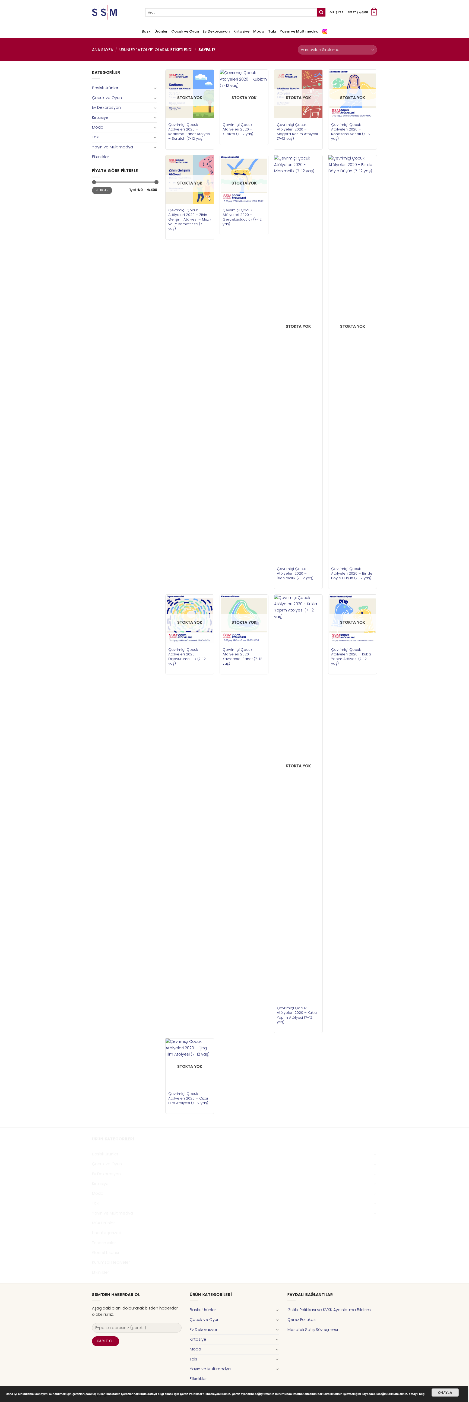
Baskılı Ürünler (154, 31)
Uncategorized (106, 1232)
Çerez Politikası (301, 1319)
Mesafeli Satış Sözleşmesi (312, 1329)
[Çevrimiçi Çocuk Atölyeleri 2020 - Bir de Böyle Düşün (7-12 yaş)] (352, 358)
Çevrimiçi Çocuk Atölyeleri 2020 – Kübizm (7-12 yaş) (238, 129)
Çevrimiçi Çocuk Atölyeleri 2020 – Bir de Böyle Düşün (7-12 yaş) (351, 573)
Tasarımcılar (104, 1242)
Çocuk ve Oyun (185, 31)
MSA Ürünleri (104, 1223)
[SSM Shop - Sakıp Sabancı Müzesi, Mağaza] (114, 12)
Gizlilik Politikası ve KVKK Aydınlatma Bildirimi (329, 1309)
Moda (258, 31)
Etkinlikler (100, 157)
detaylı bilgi (417, 1394)
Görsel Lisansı (105, 1252)
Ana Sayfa (102, 49)
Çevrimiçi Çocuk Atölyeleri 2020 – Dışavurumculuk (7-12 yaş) (187, 656)
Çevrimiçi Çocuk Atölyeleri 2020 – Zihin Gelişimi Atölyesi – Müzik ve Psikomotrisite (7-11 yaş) (189, 219)
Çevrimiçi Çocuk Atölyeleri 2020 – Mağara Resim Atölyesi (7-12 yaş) (297, 131)
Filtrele (102, 190)
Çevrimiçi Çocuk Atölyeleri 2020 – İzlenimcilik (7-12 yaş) (295, 573)
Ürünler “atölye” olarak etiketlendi (155, 49)
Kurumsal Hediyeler (111, 1262)
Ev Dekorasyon (216, 31)
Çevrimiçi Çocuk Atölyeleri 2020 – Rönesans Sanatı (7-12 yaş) (350, 131)
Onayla (445, 1392)
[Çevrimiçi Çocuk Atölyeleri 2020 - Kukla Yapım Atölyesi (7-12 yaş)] (298, 798)
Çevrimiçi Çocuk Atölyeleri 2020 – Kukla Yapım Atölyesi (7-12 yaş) (297, 1015)
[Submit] (321, 12)
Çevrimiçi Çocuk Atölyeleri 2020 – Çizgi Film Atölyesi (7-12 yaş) (188, 1098)
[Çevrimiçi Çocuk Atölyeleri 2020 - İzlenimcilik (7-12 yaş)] (298, 358)
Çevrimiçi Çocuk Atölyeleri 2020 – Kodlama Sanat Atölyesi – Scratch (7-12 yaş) (189, 131)
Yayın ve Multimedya (299, 31)
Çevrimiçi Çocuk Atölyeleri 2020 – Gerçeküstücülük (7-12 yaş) (242, 217)
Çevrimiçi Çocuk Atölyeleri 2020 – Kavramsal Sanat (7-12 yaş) (242, 656)
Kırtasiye (241, 31)
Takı (272, 31)
